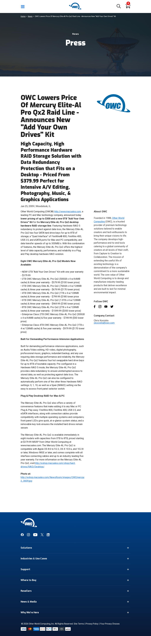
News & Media (29, 601)
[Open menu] (23, 6)
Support (25, 569)
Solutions (26, 547)
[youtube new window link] (35, 535)
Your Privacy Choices (110, 624)
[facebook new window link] (22, 535)
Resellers (26, 590)
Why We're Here (30, 612)
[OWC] (75, 9)
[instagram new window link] (28, 535)
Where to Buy (28, 580)
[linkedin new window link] (48, 535)
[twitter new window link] (42, 535)
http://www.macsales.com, (67, 211)
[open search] (119, 6)
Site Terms (79, 624)
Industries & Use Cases (34, 558)
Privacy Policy (92, 624)
